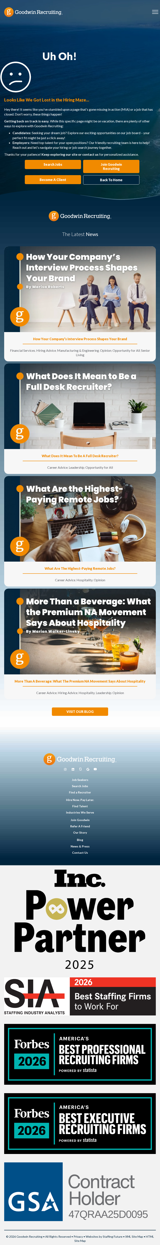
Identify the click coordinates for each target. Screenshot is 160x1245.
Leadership (76, 467)
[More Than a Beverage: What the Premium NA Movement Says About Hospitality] (80, 631)
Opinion (105, 350)
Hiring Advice (46, 350)
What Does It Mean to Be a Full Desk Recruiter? (80, 456)
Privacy (78, 1236)
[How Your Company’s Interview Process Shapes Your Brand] (80, 289)
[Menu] (155, 12)
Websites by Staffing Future (104, 1236)
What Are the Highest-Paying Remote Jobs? (80, 568)
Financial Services (22, 350)
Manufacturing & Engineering (78, 350)
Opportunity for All (126, 350)
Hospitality (84, 580)
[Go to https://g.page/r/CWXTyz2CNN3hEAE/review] (88, 769)
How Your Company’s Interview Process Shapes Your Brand (80, 339)
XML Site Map (134, 1236)
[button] (80, 711)
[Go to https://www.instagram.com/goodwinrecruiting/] (65, 769)
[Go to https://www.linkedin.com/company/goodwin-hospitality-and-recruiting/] (73, 769)
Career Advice (57, 467)
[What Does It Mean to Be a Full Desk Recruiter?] (80, 406)
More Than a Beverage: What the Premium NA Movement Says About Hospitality (80, 681)
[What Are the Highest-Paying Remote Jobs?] (80, 518)
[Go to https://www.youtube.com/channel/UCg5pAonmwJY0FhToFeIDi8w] (95, 769)
